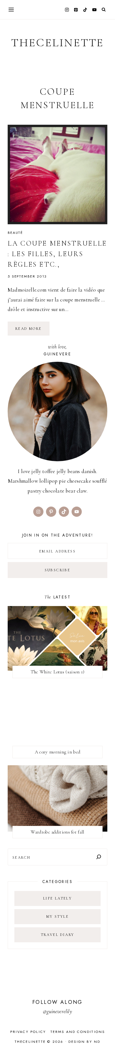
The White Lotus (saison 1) (58, 672)
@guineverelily (57, 1011)
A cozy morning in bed (57, 752)
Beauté (15, 232)
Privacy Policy (28, 1031)
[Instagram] (67, 9)
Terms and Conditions (77, 1031)
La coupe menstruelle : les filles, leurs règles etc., (57, 254)
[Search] (99, 857)
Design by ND (84, 1041)
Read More (32, 331)
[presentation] (57, 174)
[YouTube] (94, 9)
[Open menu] (11, 9)
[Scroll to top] (104, 1035)
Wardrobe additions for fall (57, 832)
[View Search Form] (104, 10)
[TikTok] (85, 9)
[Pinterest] (76, 9)
